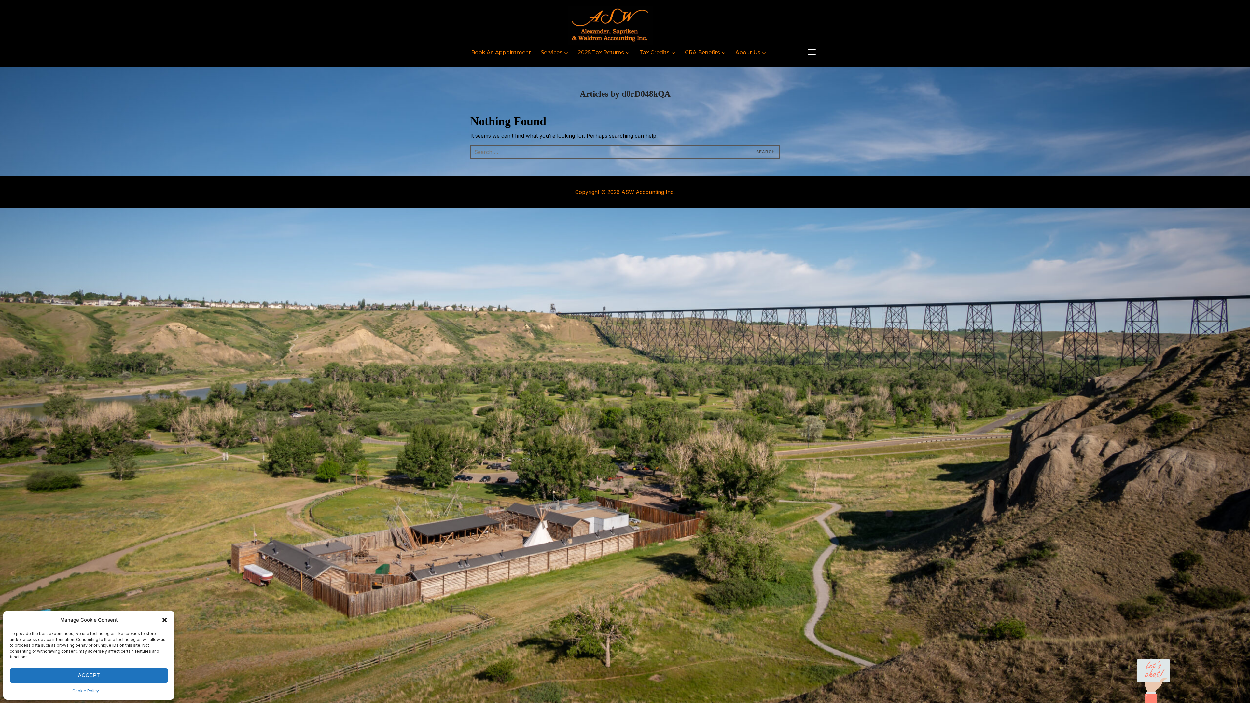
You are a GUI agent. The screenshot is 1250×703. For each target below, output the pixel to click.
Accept (89, 675)
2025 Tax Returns (601, 52)
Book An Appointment (501, 52)
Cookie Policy (85, 690)
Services (551, 52)
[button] (164, 620)
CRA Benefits (702, 52)
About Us (747, 52)
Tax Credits (654, 52)
